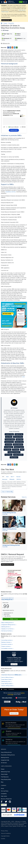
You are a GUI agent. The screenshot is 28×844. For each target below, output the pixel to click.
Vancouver (4, 479)
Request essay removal (7, 564)
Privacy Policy (4, 830)
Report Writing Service (7, 622)
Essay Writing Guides (7, 683)
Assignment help (5, 760)
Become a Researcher (6, 798)
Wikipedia (12, 479)
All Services (4, 762)
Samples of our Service (7, 628)
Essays (5, 23)
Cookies (3, 838)
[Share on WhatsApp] (17, 47)
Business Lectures (6, 642)
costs (23, 376)
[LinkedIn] (6, 801)
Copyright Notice (5, 836)
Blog (2, 782)
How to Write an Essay (7, 677)
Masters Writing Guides (7, 685)
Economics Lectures (7, 644)
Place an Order (14, 713)
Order (20, 2)
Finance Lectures (6, 646)
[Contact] (23, 2)
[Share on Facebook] (8, 47)
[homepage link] (1, 23)
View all (24, 497)
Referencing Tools (6, 681)
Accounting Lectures (7, 640)
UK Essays (6, 30)
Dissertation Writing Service (8, 755)
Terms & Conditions (6, 833)
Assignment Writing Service (8, 624)
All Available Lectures (7, 648)
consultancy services (10, 191)
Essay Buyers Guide (7, 679)
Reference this (6, 43)
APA (3, 476)
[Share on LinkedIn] (14, 47)
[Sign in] (26, 2)
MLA (7, 476)
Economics (11, 23)
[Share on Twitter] (10, 47)
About (2, 788)
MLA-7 (12, 476)
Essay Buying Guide (6, 779)
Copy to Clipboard (6, 491)
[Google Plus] (10, 801)
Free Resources (5, 776)
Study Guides (4, 774)
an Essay (14, 619)
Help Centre (4, 796)
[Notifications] (25, 2)
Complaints (4, 793)
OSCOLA (19, 479)
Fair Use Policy (4, 791)
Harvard (18, 476)
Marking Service (6, 626)
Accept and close (6, 20)
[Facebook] (2, 801)
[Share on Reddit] (12, 47)
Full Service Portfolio (7, 630)
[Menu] (2, 2)
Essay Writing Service (6, 752)
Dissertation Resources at (11, 674)
